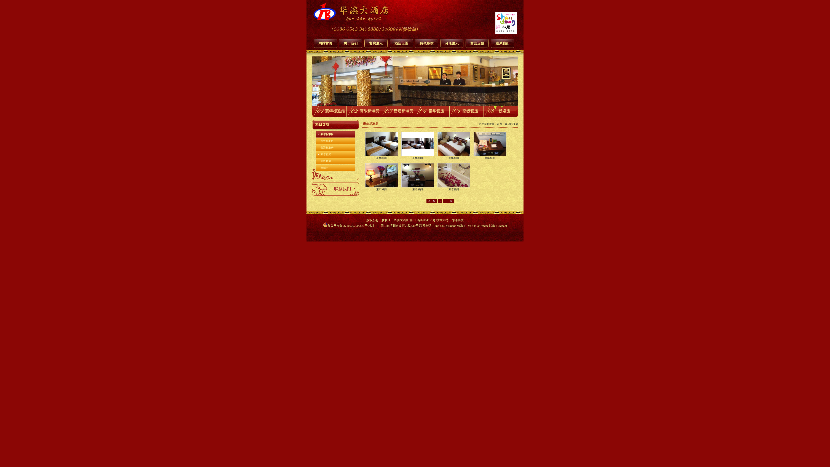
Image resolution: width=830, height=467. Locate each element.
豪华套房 (326, 154)
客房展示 (376, 43)
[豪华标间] (381, 144)
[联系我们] (335, 194)
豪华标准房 (327, 134)
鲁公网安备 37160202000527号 (347, 225)
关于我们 (351, 43)
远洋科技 (458, 220)
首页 (499, 124)
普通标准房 (327, 147)
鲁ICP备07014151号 (423, 220)
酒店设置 (401, 43)
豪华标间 (381, 158)
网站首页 (325, 43)
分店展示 (452, 43)
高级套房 (326, 161)
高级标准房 (327, 140)
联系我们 (502, 43)
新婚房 (324, 167)
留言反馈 (477, 43)
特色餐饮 (427, 43)
